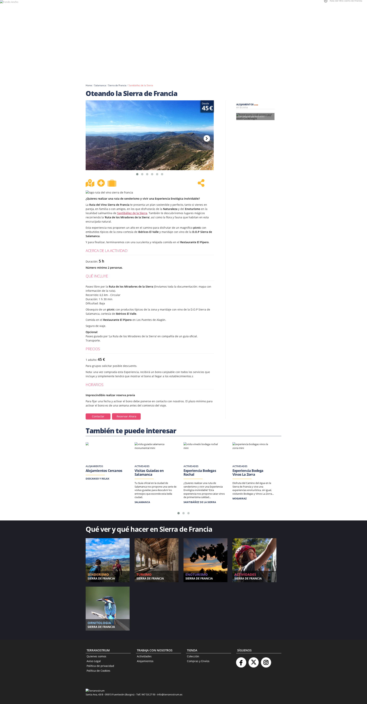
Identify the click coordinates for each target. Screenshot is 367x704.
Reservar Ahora (126, 416)
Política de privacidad (100, 666)
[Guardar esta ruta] (101, 183)
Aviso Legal (94, 661)
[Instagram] (266, 661)
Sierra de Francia (117, 85)
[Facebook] (241, 661)
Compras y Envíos (198, 661)
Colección (193, 656)
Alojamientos (145, 661)
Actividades (144, 656)
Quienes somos (96, 656)
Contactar (98, 416)
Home (89, 85)
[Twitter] (253, 661)
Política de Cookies (98, 670)
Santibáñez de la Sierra (140, 85)
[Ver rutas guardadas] (112, 183)
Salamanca (100, 85)
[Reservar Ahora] (126, 413)
